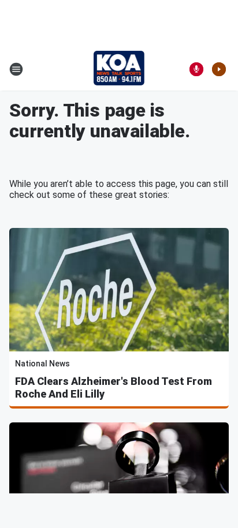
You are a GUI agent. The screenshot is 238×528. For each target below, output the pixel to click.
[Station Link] (119, 69)
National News (42, 363)
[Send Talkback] (196, 69)
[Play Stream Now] (219, 69)
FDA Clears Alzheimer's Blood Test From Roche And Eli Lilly (113, 387)
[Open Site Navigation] (16, 69)
